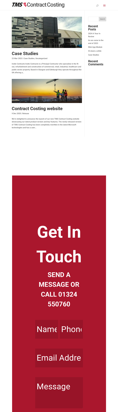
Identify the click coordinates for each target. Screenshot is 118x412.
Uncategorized (41, 58)
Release (25, 113)
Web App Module (95, 47)
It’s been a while (94, 51)
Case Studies (25, 53)
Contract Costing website (37, 108)
